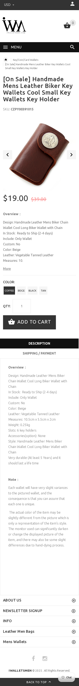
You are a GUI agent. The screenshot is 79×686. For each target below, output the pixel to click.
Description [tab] (39, 343)
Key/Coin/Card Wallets (25, 60)
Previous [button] (7, 154)
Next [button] (71, 154)
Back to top (37, 682)
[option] (39, 154)
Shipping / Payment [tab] (39, 353)
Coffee (9, 290)
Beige (21, 290)
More (7, 268)
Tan (43, 290)
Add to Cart (33, 322)
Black (32, 290)
